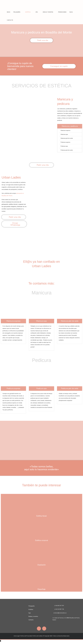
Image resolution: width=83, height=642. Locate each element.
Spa (29, 613)
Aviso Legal (17, 636)
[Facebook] (39, 629)
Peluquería (31, 606)
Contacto (30, 620)
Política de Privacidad (26, 636)
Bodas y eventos (33, 616)
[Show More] (41, 504)
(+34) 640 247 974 (59, 605)
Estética (30, 609)
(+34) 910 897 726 (59, 609)
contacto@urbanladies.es (60, 613)
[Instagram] (44, 629)
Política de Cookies (37, 636)
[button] (27, 153)
